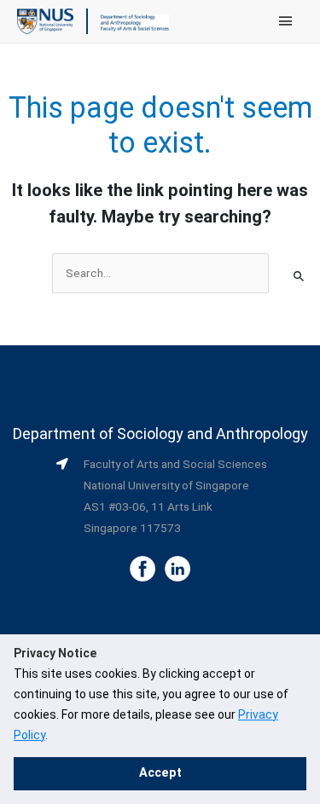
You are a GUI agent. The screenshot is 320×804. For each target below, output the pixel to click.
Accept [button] (160, 773)
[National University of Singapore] (45, 20)
